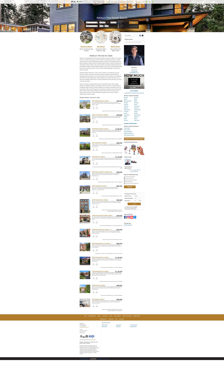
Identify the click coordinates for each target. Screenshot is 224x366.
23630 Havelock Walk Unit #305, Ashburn (102, 215)
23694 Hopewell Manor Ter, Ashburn (102, 243)
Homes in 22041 (127, 128)
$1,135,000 (118, 271)
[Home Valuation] (134, 81)
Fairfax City (126, 106)
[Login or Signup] (152, 1)
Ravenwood (136, 116)
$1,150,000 (118, 257)
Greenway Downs (137, 109)
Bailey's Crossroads (127, 100)
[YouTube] (131, 217)
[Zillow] (134, 217)
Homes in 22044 (127, 129)
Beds (100, 24)
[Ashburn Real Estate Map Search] (101, 37)
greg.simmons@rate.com (137, 169)
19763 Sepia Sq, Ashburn (98, 299)
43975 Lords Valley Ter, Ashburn (100, 114)
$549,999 (119, 200)
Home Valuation (134, 91)
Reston (125, 118)
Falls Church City (127, 109)
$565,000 (119, 143)
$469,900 (119, 172)
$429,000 (119, 215)
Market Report (115, 47)
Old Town (125, 116)
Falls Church (136, 107)
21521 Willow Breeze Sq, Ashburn (100, 100)
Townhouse (121, 25)
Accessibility (100, 358)
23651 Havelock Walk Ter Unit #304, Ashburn (102, 172)
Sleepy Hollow (136, 120)
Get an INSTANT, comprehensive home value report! (134, 93)
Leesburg (136, 111)
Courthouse (136, 102)
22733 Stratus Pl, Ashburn (98, 156)
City (87, 24)
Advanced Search (133, 26)
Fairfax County (137, 106)
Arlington (125, 99)
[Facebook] (125, 217)
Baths (105, 24)
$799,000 (119, 101)
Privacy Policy (93, 339)
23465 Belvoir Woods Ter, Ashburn (102, 229)
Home (120, 22)
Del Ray (135, 104)
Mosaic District (126, 114)
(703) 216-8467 (135, 71)
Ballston (135, 100)
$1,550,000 (118, 129)
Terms (104, 358)
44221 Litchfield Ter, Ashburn (99, 142)
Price (100, 21)
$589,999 (119, 299)
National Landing (137, 114)
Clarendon (126, 102)
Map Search (101, 47)
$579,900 (119, 229)
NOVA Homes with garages (129, 135)
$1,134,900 (118, 156)
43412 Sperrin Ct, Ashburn (98, 285)
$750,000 (119, 115)
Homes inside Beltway (128, 131)
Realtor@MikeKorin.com (134, 72)
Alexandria (126, 97)
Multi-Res (121, 26)
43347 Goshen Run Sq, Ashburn (100, 199)
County (87, 21)
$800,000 (119, 186)
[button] (134, 149)
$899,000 (119, 285)
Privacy (108, 358)
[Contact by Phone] (149, 1)
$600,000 (119, 243)
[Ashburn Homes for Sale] (86, 37)
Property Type (120, 21)
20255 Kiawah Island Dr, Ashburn (100, 128)
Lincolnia (125, 113)
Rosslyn (135, 118)
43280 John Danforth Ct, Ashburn (100, 257)
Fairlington (126, 107)
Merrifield (136, 113)
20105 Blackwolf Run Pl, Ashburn (100, 271)
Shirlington (126, 120)
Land (120, 27)
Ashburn (135, 99)
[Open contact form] (146, 1)
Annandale (136, 97)
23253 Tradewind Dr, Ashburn (99, 185)
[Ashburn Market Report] (115, 37)
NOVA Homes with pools (128, 133)
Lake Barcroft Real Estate (130, 123)
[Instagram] (128, 217)
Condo (120, 23)
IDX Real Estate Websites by (85, 358)
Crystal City (126, 104)
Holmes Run (126, 111)
